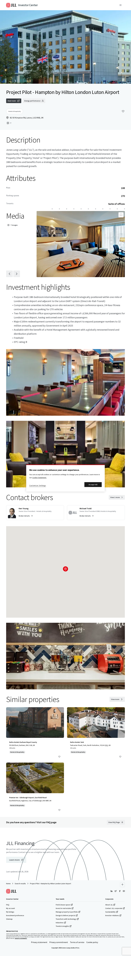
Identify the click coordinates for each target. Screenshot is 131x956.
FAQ (7, 905)
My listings (10, 912)
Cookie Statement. (39, 477)
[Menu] (120, 5)
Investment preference (15, 915)
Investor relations (112, 915)
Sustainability (110, 912)
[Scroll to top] (122, 884)
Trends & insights (62, 926)
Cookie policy (92, 942)
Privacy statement (39, 942)
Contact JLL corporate (113, 908)
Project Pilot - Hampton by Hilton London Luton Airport (50, 883)
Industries (59, 922)
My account (10, 908)
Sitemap (9, 919)
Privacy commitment (58, 942)
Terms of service (77, 942)
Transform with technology (66, 919)
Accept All (93, 484)
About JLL (109, 905)
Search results (20, 883)
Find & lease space (63, 905)
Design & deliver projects (65, 915)
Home (8, 883)
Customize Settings (37, 485)
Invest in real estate (63, 908)
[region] (65, 478)
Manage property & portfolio (67, 912)
